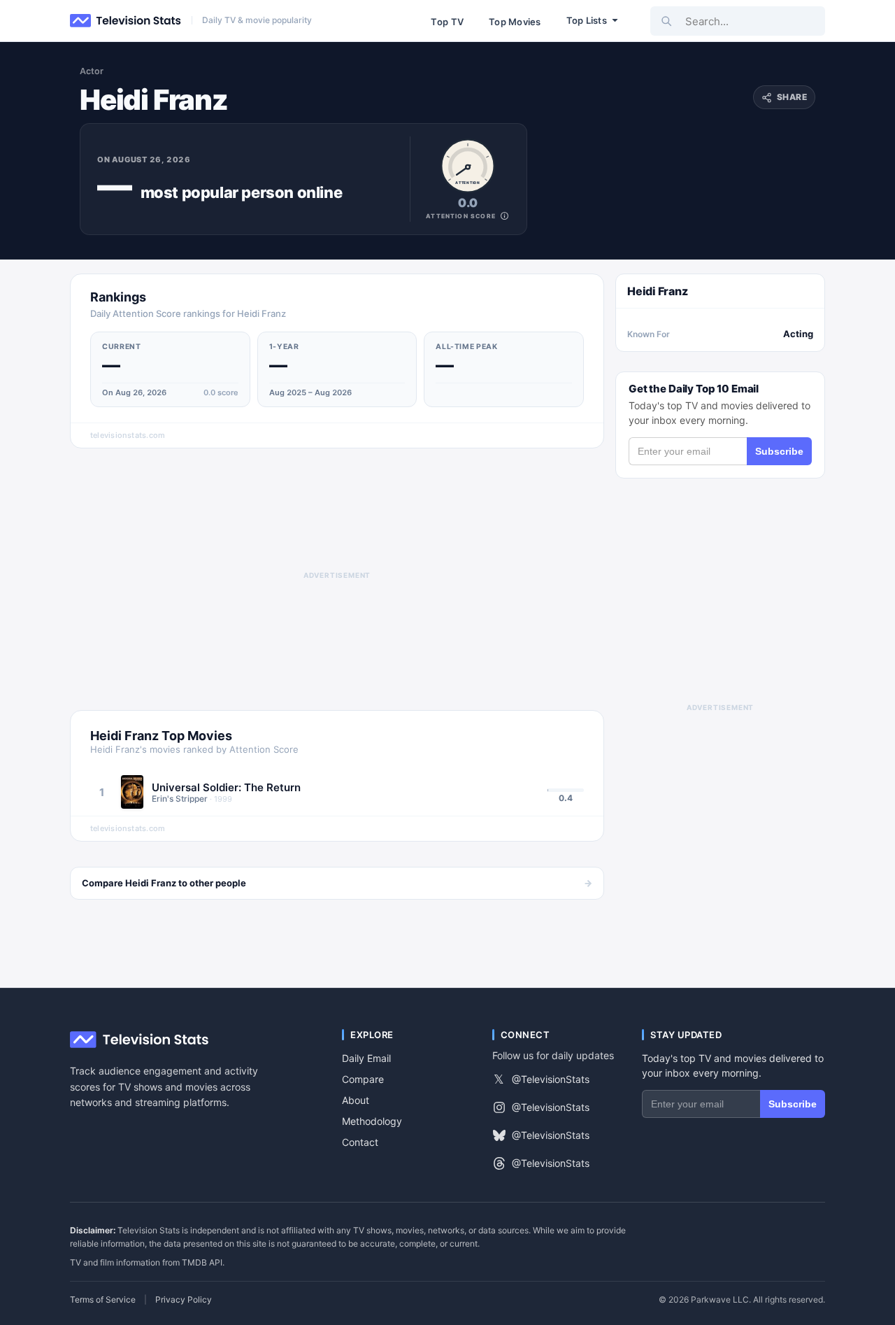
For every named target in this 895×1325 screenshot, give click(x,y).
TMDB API (202, 1262)
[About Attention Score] (504, 216)
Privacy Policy (183, 1300)
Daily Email (366, 1058)
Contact (360, 1142)
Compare (363, 1079)
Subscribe (779, 451)
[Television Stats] (126, 20)
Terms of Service (103, 1300)
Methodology (372, 1121)
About (355, 1100)
